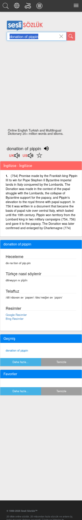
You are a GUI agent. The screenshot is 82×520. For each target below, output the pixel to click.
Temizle (61, 362)
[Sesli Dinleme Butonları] (14, 157)
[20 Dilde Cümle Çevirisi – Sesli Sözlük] (17, 7)
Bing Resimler (14, 319)
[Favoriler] (38, 158)
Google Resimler (16, 315)
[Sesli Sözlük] (6, 7)
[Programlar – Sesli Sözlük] (40, 7)
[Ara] (70, 36)
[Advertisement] (41, 86)
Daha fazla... (20, 362)
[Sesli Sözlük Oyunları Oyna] (28, 7)
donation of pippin (17, 350)
